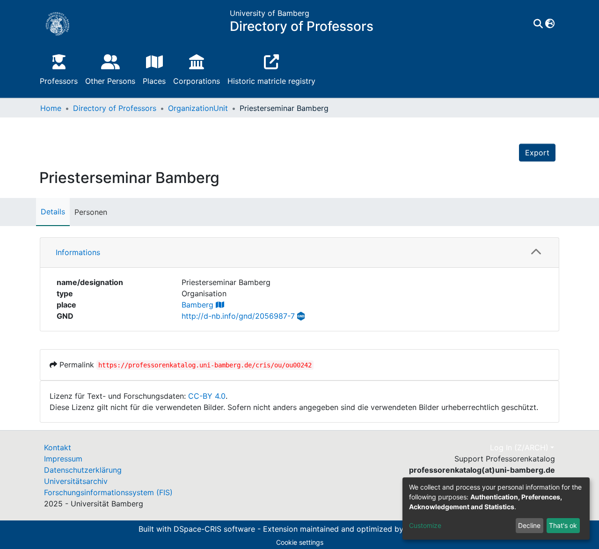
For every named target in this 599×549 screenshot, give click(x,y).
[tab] (299, 253)
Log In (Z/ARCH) (519, 447)
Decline (529, 525)
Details (53, 211)
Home (50, 108)
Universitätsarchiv (76, 481)
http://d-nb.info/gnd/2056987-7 (238, 316)
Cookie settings (299, 542)
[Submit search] (538, 23)
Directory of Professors (114, 108)
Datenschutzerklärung (83, 470)
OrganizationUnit (198, 108)
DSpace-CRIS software (214, 529)
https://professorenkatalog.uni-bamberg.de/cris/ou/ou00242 (205, 365)
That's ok (563, 525)
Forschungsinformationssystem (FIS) (108, 492)
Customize (425, 525)
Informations (78, 252)
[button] (549, 23)
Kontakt (57, 447)
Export (537, 152)
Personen (90, 212)
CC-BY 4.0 (207, 396)
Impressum (63, 458)
